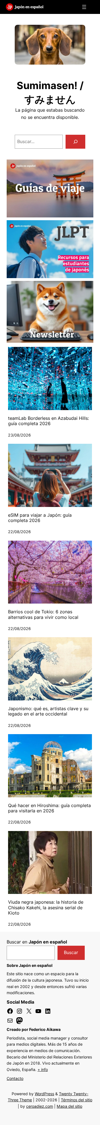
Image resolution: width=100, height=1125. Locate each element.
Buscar (71, 952)
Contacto (15, 1078)
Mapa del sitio (69, 1106)
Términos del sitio (76, 1099)
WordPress (44, 1093)
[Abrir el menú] (84, 7)
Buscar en (37, 942)
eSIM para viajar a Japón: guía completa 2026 (40, 518)
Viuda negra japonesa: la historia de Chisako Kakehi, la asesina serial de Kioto (45, 907)
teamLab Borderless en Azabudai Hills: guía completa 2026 (48, 421)
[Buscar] (75, 141)
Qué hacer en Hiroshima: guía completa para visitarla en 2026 (49, 808)
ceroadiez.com (39, 1106)
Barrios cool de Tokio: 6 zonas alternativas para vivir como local (43, 614)
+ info (43, 1069)
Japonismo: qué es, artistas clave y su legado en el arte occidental (48, 711)
